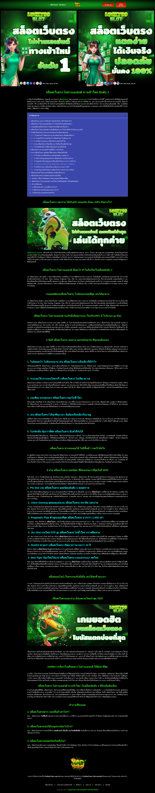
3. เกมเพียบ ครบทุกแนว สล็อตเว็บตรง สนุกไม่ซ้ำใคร (50, 141)
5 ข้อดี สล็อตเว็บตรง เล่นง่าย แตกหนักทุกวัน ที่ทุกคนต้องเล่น (49, 132)
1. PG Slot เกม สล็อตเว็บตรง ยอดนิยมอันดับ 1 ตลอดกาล (51, 155)
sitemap (107, 785)
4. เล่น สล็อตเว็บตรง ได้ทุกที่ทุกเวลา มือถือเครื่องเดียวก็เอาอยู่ (52, 144)
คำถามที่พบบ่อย (37, 184)
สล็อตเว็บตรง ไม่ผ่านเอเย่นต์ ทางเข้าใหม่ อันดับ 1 (83, 789)
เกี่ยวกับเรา (62, 5)
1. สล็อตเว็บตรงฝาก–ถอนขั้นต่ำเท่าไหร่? (44, 187)
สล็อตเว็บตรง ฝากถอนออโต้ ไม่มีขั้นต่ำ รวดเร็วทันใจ (47, 149)
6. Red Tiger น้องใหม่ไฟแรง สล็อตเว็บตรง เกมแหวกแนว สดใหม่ (54, 170)
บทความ (88, 785)
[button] (125, 115)
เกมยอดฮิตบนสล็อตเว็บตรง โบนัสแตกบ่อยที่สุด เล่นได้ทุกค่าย (50, 127)
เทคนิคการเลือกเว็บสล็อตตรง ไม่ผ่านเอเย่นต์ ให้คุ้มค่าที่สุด (50, 178)
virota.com (83, 99)
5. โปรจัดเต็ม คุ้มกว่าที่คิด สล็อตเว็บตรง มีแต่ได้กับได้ (50, 147)
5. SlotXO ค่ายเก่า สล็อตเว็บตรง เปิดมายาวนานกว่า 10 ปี (51, 167)
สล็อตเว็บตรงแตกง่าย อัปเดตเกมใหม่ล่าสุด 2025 (46, 175)
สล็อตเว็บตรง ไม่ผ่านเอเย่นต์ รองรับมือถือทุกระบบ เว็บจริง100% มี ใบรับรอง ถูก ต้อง (57, 129)
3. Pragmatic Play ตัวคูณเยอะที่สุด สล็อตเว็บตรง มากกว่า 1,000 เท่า (55, 161)
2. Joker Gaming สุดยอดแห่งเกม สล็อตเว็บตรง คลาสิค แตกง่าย (53, 158)
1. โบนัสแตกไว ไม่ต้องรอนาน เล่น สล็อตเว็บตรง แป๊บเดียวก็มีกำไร (54, 135)
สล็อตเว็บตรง (54, 5)
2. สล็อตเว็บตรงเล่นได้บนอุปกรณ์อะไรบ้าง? (45, 190)
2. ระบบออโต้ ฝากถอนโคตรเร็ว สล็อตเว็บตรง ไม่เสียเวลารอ (52, 138)
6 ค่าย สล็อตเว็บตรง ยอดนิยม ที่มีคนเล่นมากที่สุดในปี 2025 (49, 152)
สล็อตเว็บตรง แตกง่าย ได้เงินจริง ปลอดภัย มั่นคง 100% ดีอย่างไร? (51, 121)
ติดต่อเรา (79, 785)
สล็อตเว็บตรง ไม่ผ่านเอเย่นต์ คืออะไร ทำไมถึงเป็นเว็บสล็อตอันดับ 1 (51, 124)
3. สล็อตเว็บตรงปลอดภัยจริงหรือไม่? (43, 193)
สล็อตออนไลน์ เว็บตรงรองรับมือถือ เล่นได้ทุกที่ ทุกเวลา (48, 172)
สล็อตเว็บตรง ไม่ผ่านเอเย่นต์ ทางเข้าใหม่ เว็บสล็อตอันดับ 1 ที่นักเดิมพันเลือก (55, 181)
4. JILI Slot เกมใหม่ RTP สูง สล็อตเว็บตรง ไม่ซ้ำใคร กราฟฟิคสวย (54, 164)
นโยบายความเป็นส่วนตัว (64, 785)
